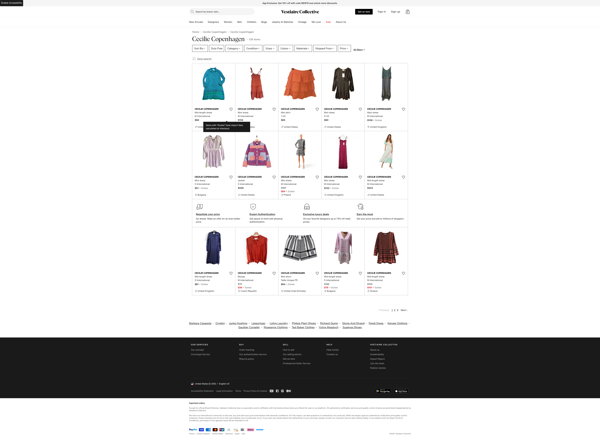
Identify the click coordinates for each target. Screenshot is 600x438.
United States (217, 434)
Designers (213, 22)
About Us (341, 22)
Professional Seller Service (296, 363)
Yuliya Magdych (328, 327)
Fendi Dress (376, 323)
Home (195, 32)
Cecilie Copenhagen (214, 32)
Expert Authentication (262, 214)
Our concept (197, 350)
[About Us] (348, 22)
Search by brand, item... (208, 11)
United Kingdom (203, 434)
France (192, 434)
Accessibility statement (202, 390)
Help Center (333, 350)
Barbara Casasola (200, 323)
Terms (238, 390)
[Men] (244, 22)
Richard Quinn (329, 323)
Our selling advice (292, 354)
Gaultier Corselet (249, 327)
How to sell (288, 350)
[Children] (259, 22)
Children (251, 22)
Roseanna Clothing (276, 327)
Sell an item (364, 11)
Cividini (220, 323)
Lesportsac (258, 323)
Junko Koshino (238, 323)
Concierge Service (200, 354)
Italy (243, 434)
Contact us (332, 354)
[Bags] (269, 22)
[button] (407, 12)
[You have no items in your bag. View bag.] (407, 12)
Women (228, 22)
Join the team (377, 363)
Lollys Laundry (279, 323)
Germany (229, 434)
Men (239, 22)
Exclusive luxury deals (316, 214)
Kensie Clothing (397, 323)
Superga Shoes (352, 327)
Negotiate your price (208, 214)
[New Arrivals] (205, 22)
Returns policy (246, 359)
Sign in (382, 11)
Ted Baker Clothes (303, 327)
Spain (237, 434)
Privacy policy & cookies (255, 390)
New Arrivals (196, 22)
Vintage (302, 22)
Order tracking (246, 350)
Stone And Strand (353, 323)
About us (374, 350)
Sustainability (377, 354)
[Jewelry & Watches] (295, 22)
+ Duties (377, 120)
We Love (316, 22)
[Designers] (221, 22)
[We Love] (323, 22)
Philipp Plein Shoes (304, 323)
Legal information (224, 390)
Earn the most (365, 214)
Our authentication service (253, 354)
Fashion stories (378, 368)
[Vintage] (309, 22)
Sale (328, 22)
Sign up (395, 11)
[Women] (234, 22)
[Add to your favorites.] (231, 109)
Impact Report (377, 359)
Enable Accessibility (11, 3)
